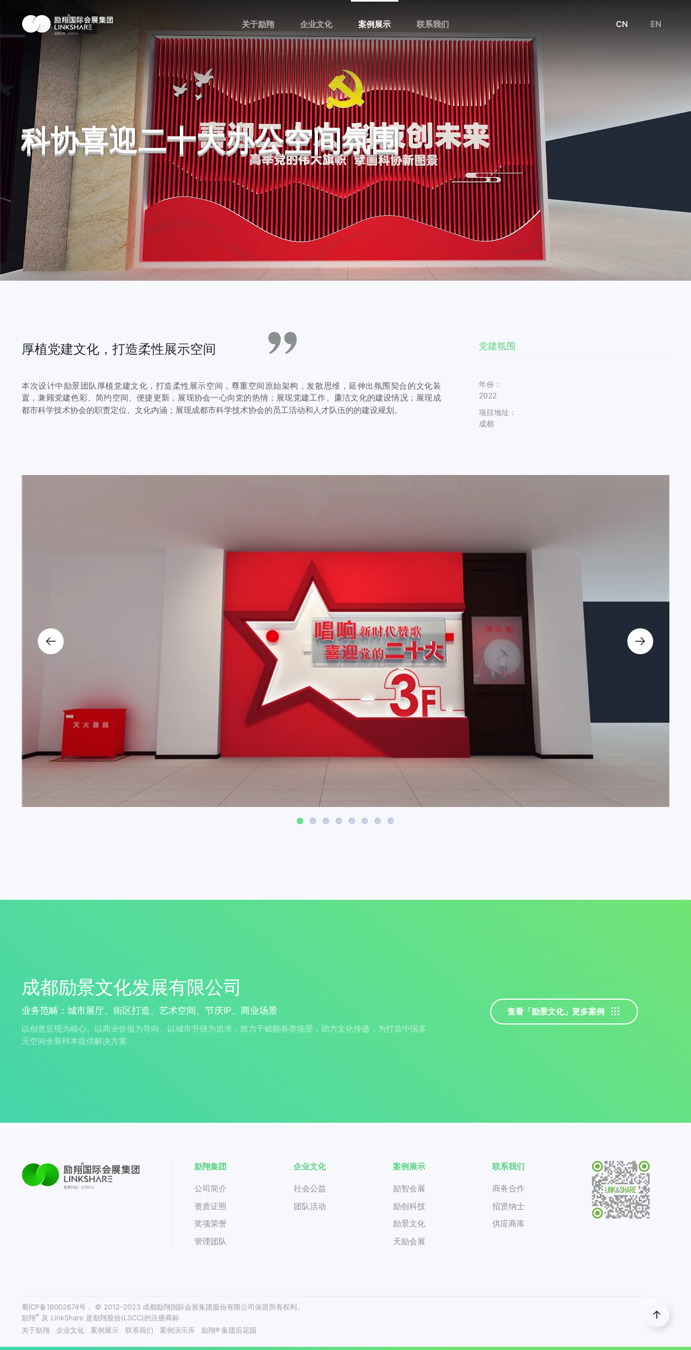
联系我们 (139, 1330)
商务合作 (508, 1188)
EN (656, 24)
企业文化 (70, 1330)
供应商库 (508, 1223)
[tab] (300, 821)
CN (622, 24)
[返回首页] (67, 24)
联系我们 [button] (433, 24)
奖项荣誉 (210, 1223)
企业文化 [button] (316, 24)
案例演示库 (177, 1330)
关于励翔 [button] (258, 24)
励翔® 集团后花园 (228, 1330)
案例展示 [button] (374, 24)
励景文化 (409, 1223)
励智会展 (409, 1188)
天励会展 (409, 1241)
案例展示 (105, 1330)
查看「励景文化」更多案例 (556, 1011)
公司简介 (210, 1188)
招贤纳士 (508, 1206)
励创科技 (409, 1206)
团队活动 (310, 1206)
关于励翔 (36, 1330)
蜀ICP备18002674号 (54, 1306)
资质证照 (210, 1206)
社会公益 (310, 1188)
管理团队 (210, 1241)
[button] (51, 641)
